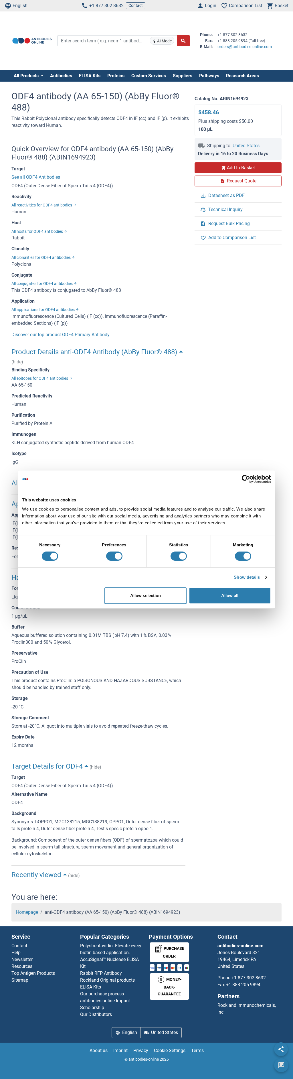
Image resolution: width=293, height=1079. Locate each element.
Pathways (209, 75)
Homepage (27, 912)
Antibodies (61, 75)
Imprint (120, 1050)
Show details (247, 577)
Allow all (229, 595)
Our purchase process (102, 994)
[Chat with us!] (281, 1065)
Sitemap (19, 980)
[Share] (281, 1049)
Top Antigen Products (33, 973)
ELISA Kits (89, 75)
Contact (135, 5)
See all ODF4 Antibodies (35, 177)
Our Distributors (96, 1014)
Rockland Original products (107, 980)
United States (246, 145)
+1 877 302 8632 (106, 5)
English (20, 5)
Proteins (115, 75)
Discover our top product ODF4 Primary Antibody (60, 334)
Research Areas (242, 75)
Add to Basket (241, 167)
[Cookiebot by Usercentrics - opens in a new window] (246, 479)
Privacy (140, 1050)
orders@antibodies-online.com (244, 46)
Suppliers (182, 75)
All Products (27, 75)
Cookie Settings (169, 1050)
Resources (21, 966)
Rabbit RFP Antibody (101, 973)
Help (16, 952)
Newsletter (22, 959)
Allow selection (145, 595)
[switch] (114, 556)
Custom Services (148, 75)
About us (99, 1050)
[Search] (183, 40)
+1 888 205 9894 (243, 984)
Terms (197, 1050)
